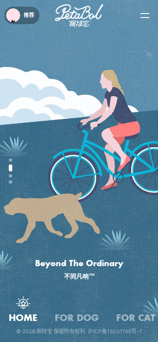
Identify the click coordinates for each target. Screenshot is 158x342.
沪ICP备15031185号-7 (115, 331)
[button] (10, 160)
